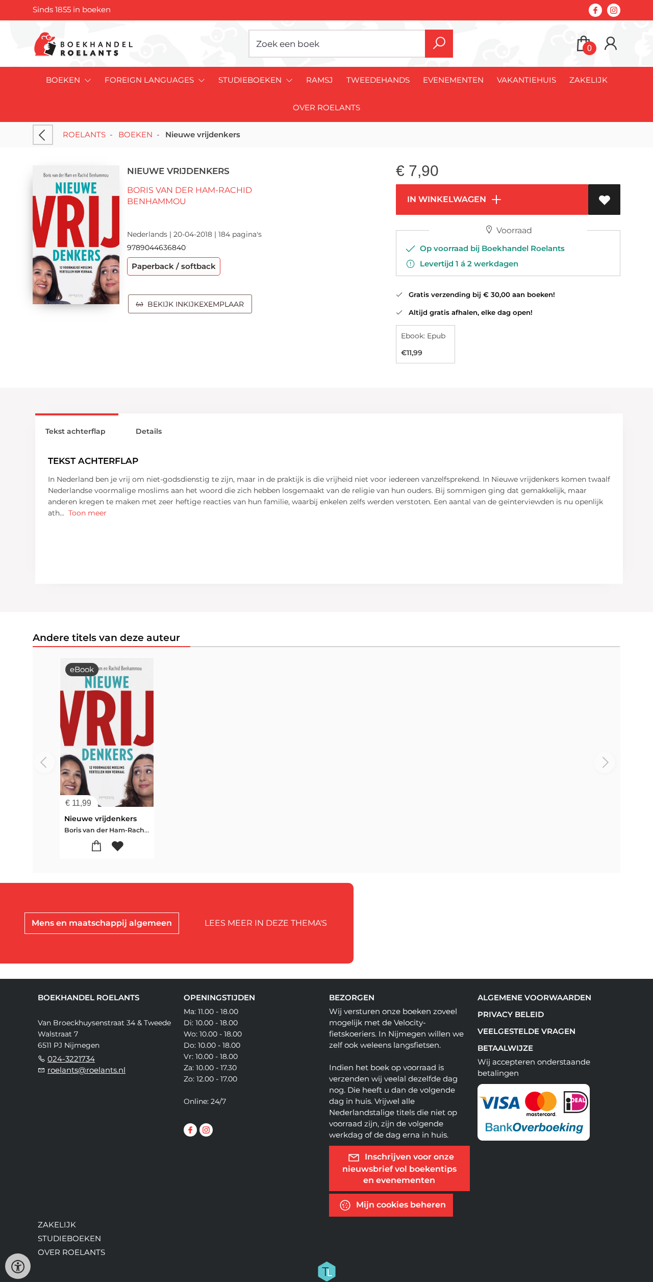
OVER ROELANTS (326, 107)
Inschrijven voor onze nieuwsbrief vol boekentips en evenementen (399, 1168)
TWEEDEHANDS (378, 80)
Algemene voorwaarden (534, 997)
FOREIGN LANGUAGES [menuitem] (150, 80)
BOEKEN (135, 134)
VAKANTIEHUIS (526, 80)
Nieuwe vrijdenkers (100, 818)
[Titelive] (326, 1270)
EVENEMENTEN (453, 80)
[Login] (610, 44)
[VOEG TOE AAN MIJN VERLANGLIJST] (604, 199)
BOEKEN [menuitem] (64, 80)
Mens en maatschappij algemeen (102, 923)
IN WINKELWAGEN (445, 199)
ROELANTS (84, 134)
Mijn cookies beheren (400, 1204)
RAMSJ (319, 80)
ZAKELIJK (588, 80)
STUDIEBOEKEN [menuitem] (251, 80)
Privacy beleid (511, 1014)
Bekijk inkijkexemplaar (193, 304)
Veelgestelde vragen (526, 1031)
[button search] (439, 44)
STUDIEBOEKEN (69, 1238)
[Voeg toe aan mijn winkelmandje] (96, 846)
